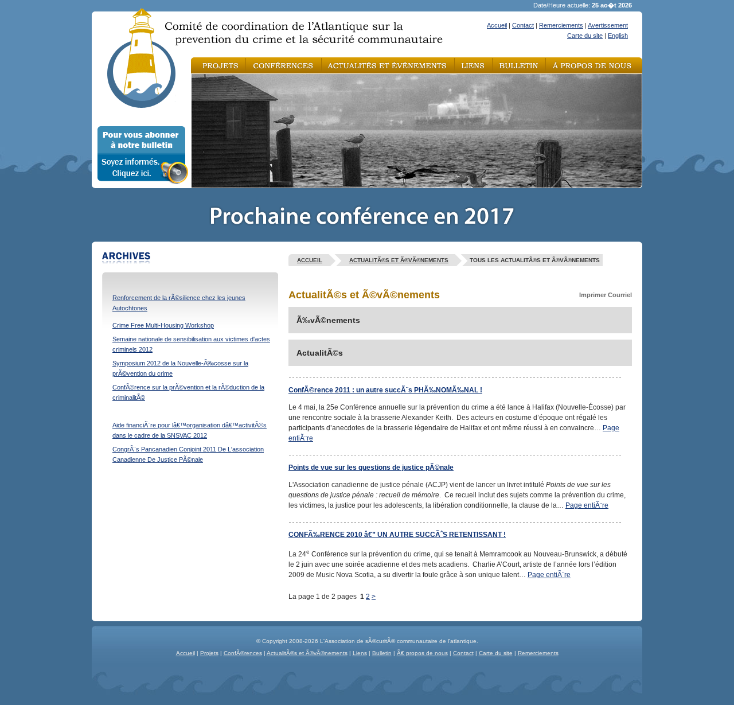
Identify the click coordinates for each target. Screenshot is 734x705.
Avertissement (608, 25)
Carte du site (585, 35)
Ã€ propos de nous (422, 653)
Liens (360, 653)
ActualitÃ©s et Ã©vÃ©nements (398, 260)
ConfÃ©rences (243, 653)
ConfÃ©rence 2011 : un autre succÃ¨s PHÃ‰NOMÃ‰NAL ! (385, 390)
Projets (209, 653)
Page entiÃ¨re (586, 505)
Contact (523, 25)
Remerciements (561, 25)
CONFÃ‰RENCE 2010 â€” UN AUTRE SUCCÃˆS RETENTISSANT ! (397, 535)
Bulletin (382, 653)
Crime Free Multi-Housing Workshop (163, 325)
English (618, 35)
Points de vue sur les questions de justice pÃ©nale (371, 467)
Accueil (497, 25)
